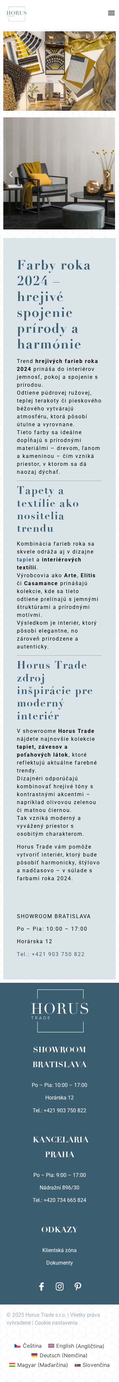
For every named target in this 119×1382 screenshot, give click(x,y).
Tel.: (38, 1200)
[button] (59, 6)
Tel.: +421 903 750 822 (51, 954)
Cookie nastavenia (56, 1323)
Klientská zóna (59, 1250)
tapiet (25, 559)
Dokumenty (59, 1263)
